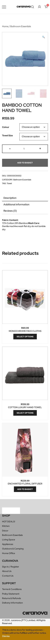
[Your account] (39, 7)
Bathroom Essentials (20, 26)
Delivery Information (12, 602)
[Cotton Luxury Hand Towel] (25, 373)
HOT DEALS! (8, 521)
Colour (5, 127)
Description (9, 197)
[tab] (25, 198)
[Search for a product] (32, 7)
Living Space (8, 539)
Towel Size (7, 135)
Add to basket (25, 162)
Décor (5, 530)
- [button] (10, 148)
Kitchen (6, 526)
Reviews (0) (10, 210)
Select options (25, 336)
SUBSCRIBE (11, 510)
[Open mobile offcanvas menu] (4, 6)
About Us (6, 571)
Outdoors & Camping (13, 548)
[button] (43, 37)
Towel (9, 183)
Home (5, 26)
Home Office (8, 553)
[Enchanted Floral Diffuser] (25, 449)
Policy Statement (10, 593)
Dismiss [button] (6, 636)
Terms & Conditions (12, 589)
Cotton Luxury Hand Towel (25, 407)
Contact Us (7, 575)
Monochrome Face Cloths (25, 331)
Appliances (7, 544)
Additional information (16, 204)
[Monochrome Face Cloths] (25, 297)
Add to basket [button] (25, 489)
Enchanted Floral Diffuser (25, 483)
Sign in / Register (10, 566)
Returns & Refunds (11, 598)
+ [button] (40, 148)
